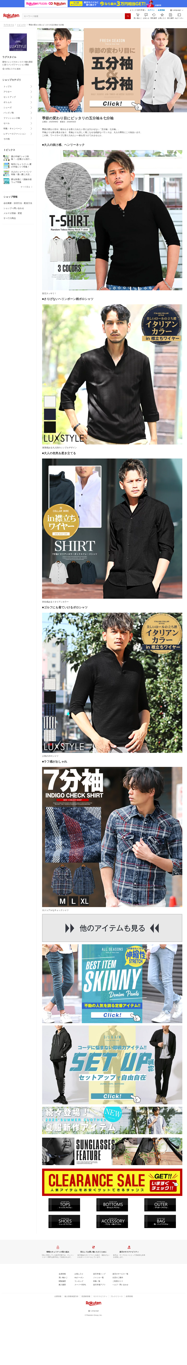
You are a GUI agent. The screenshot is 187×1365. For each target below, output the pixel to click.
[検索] (128, 16)
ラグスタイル (9, 25)
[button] (176, 10)
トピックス (21, 25)
